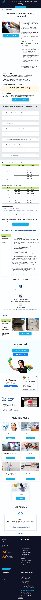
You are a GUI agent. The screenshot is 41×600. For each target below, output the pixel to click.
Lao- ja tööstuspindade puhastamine (28, 564)
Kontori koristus (24, 550)
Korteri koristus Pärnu (5, 324)
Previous (19, 533)
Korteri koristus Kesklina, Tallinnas (6, 320)
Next (21, 533)
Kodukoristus (24, 544)
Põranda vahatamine (25, 548)
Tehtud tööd (4, 327)
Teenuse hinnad (25, 1)
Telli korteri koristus (20, 99)
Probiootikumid (20, 290)
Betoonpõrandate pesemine (26, 566)
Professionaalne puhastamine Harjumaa (5, 334)
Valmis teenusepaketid (20, 6)
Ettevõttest (4, 576)
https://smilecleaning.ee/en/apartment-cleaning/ (20, 527)
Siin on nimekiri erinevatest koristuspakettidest (11, 208)
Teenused (19, 1)
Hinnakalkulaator (20, 354)
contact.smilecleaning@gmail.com (20, 4)
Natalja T (28, 377)
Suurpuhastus (5, 238)
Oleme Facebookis (8, 545)
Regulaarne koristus (4, 241)
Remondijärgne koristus (26, 552)
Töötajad (4, 579)
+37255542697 (27, 594)
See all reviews (7, 385)
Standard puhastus (4, 235)
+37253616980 (27, 595)
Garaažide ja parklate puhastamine (28, 568)
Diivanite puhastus (25, 554)
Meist (15, 1)
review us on (14, 385)
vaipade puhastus (24, 556)
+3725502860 (20, 3)
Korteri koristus (24, 541)
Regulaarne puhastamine (26, 560)
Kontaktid (4, 581)
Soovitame (35, 1)
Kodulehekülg (11, 1)
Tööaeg (31, 1)
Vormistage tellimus (11, 35)
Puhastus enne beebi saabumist (27, 562)
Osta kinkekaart (6, 568)
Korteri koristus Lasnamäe (5, 330)
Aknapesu (23, 558)
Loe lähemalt (25, 333)
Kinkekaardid (20, 308)
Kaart (3, 541)
